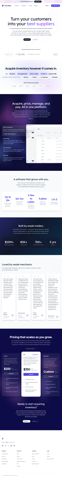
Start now (26, 421)
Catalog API (4, 463)
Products (17, 5)
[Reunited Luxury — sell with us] (17, 54)
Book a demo (27, 39)
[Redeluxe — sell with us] (49, 54)
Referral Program (35, 463)
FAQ (18, 463)
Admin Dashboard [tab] (8, 127)
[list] (31, 297)
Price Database (5, 461)
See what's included (30, 348)
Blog (18, 453)
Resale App (4, 458)
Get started (35, 39)
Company (36, 5)
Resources (24, 5)
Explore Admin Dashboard (10, 133)
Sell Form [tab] (5, 155)
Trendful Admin (5, 453)
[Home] (6, 6)
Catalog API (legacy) (21, 461)
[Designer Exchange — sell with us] (29, 54)
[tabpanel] (43, 143)
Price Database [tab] (7, 147)
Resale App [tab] (6, 138)
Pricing (30, 5)
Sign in (47, 5)
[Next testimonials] (58, 269)
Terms (48, 453)
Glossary (18, 466)
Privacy (48, 456)
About (33, 456)
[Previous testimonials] (55, 269)
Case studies (19, 458)
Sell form (3, 456)
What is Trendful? (35, 453)
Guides (18, 456)
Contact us (51, 376)
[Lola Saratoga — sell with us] (38, 54)
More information (50, 458)
